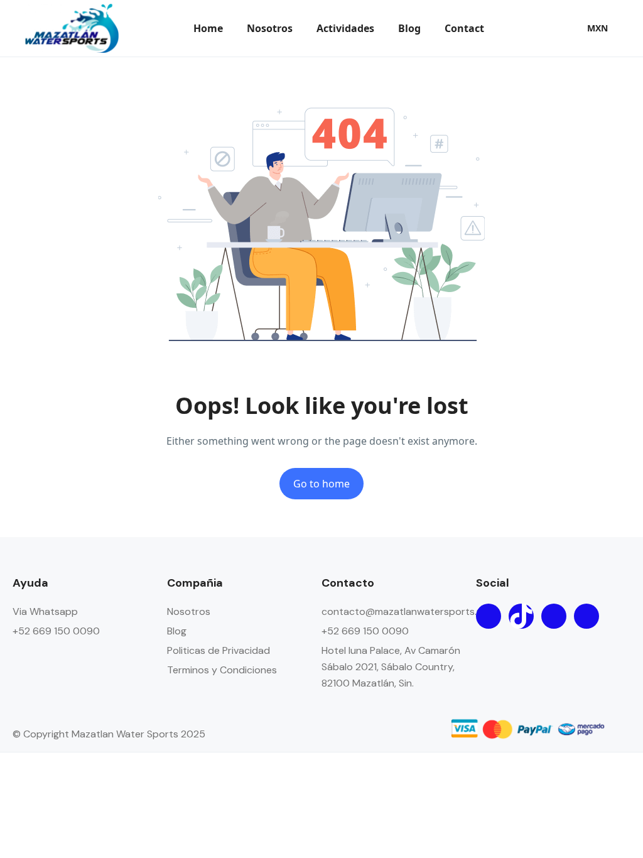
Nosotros (270, 28)
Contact (464, 28)
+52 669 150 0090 (56, 631)
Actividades (345, 28)
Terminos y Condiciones (222, 669)
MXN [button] (597, 28)
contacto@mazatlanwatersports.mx (406, 611)
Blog (409, 28)
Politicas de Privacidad (218, 650)
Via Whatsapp (45, 611)
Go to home (321, 484)
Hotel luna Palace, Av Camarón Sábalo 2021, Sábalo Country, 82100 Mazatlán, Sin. (391, 667)
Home (208, 28)
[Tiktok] (521, 616)
